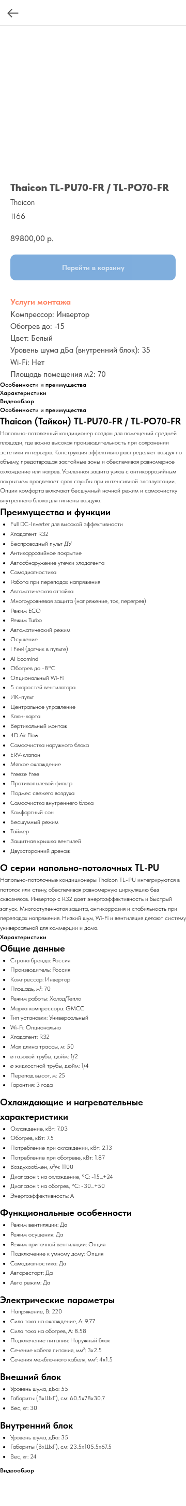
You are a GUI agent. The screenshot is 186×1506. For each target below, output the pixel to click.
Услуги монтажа (40, 302)
